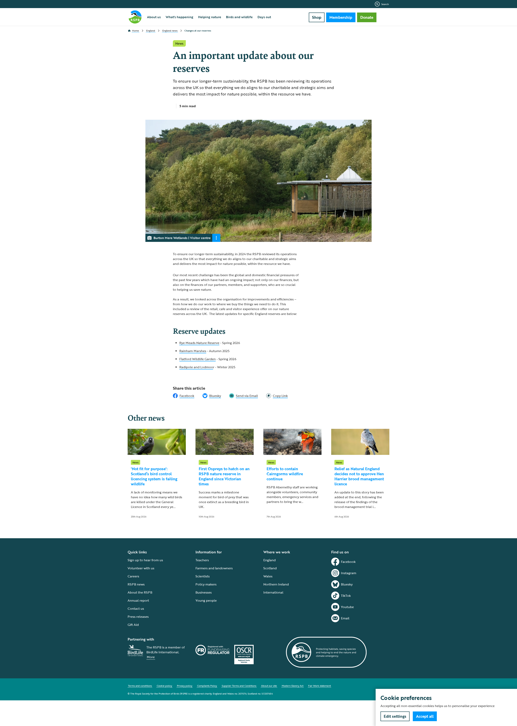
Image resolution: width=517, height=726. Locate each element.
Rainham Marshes (192, 350)
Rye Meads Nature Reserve (199, 342)
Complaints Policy (207, 685)
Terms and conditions (140, 685)
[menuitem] (154, 17)
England (269, 560)
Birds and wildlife (239, 17)
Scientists (202, 576)
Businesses (203, 592)
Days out (264, 17)
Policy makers (205, 584)
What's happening (179, 17)
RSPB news (136, 584)
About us (154, 17)
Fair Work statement (319, 685)
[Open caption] (216, 238)
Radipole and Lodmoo (196, 367)
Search (385, 4)
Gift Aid (133, 624)
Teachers (202, 560)
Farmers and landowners (214, 568)
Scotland (270, 568)
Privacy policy (184, 685)
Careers (133, 576)
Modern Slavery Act (292, 685)
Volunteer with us (141, 568)
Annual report (138, 600)
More (151, 657)
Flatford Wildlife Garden (197, 359)
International (273, 592)
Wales (267, 576)
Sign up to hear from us (145, 560)
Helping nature (209, 17)
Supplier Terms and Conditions (239, 685)
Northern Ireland (276, 584)
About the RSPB (140, 592)
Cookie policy (164, 685)
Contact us (136, 608)
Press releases (138, 616)
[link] (277, 395)
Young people (206, 600)
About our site (269, 685)
